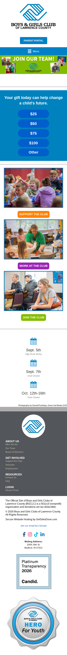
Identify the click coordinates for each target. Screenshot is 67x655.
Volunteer (10, 464)
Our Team (10, 448)
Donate (43, 525)
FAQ (7, 481)
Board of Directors (14, 452)
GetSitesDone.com (46, 519)
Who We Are (11, 444)
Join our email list (29, 525)
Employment (11, 468)
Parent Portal (11, 490)
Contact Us (10, 477)
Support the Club (13, 461)
